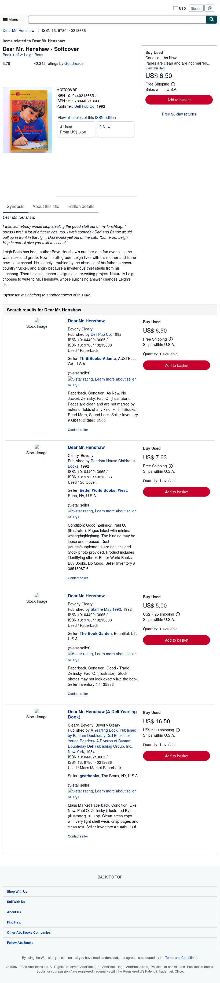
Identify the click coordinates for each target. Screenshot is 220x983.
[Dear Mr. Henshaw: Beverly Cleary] (37, 320)
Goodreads (73, 63)
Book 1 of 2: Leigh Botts (23, 54)
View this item (155, 68)
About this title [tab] (45, 206)
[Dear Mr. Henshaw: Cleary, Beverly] (37, 447)
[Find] (211, 20)
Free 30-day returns (179, 114)
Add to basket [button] (179, 99)
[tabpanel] (70, 256)
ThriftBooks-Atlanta (98, 358)
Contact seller (78, 429)
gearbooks (89, 775)
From (73, 129)
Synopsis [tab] (15, 206)
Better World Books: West (103, 490)
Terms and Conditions (181, 957)
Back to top (110, 877)
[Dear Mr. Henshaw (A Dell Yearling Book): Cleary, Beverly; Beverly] (37, 711)
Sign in (196, 8)
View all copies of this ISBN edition (87, 117)
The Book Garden (96, 633)
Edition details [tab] (80, 206)
